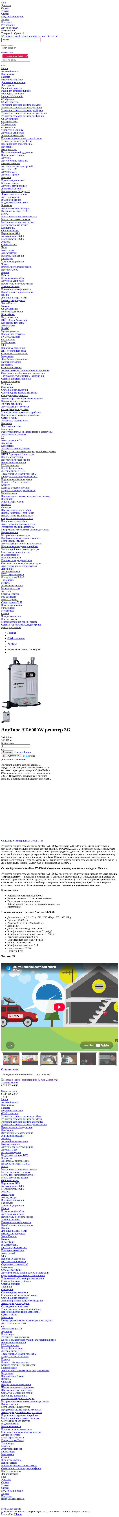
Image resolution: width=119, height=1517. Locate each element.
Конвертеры (7, 445)
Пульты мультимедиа (12, 457)
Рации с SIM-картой (12, 96)
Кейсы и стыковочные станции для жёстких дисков (28, 451)
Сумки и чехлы (9, 417)
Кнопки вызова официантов (16, 289)
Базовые (5, 76)
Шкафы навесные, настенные (17, 515)
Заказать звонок (7, 45)
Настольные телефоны (13, 334)
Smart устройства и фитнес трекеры (20, 549)
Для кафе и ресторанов (13, 82)
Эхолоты (6, 241)
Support (5, 19)
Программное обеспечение (15, 459)
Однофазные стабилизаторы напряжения (23, 373)
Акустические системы (13, 434)
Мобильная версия (11, 1508)
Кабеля (5, 275)
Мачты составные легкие (14, 225)
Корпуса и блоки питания (15, 482)
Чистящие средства (11, 426)
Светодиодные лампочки (14, 390)
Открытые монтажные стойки (17, 518)
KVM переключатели (12, 574)
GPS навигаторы (10, 230)
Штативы (6, 504)
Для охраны (7, 85)
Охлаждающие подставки (15, 409)
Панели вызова (9, 619)
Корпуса (5, 485)
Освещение (7, 387)
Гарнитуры (7, 258)
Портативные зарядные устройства (19, 546)
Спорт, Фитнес (9, 244)
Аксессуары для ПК (11, 440)
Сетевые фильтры (10, 381)
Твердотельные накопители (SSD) (19, 473)
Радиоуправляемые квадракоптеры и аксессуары (27, 431)
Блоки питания (9, 493)
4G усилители (8, 127)
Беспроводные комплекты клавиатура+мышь (25, 529)
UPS (3, 345)
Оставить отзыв (9, 1069)
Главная (11, 632)
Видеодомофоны (10, 554)
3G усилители (8, 124)
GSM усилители (9, 102)
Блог (3, 2)
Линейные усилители (12, 135)
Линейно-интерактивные (14, 359)
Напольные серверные (13, 348)
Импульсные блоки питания (16, 267)
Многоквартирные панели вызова (19, 622)
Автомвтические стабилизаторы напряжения (25, 370)
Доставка (6, 5)
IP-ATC (5, 328)
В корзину (7, 752)
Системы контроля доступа (15, 552)
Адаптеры (6, 443)
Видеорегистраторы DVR (15, 202)
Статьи (5, 13)
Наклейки (6, 423)
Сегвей (5, 613)
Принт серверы (9, 599)
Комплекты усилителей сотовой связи (21, 138)
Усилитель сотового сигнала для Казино (22, 116)
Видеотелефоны (9, 317)
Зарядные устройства (12, 261)
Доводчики (7, 568)
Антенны (6, 158)
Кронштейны (8, 227)
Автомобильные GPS (12, 236)
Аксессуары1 (8, 325)
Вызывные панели (11, 557)
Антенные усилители (12, 132)
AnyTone (12, 644)
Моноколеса (7, 610)
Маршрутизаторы (10, 588)
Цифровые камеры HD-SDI (15, 211)
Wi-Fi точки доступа (12, 585)
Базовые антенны (10, 163)
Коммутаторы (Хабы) (12, 577)
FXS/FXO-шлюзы (10, 336)
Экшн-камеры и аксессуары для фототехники (25, 496)
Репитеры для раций (12, 311)
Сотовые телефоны (11, 367)
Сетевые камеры (10, 594)
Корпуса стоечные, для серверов (18, 490)
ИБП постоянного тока (13, 350)
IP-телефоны (8, 314)
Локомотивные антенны (14, 194)
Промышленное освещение (15, 401)
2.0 (2, 437)
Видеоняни (7, 499)
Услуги (5, 11)
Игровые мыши (9, 532)
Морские (6, 177)
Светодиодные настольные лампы (19, 392)
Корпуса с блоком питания (15, 487)
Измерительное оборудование (17, 283)
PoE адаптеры (8, 596)
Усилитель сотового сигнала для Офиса (22, 110)
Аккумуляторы (9, 253)
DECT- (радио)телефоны (14, 320)
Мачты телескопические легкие (18, 222)
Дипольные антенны (12, 188)
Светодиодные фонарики (14, 395)
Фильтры (6, 507)
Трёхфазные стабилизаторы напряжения (22, 376)
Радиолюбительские (12, 79)
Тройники (6, 384)
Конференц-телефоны (12, 322)
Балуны (5, 306)
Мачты (4, 213)
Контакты (6, 22)
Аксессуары (7, 250)
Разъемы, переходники (13, 300)
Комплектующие (10, 183)
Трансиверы (7, 580)
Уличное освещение (11, 404)
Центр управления (11, 627)
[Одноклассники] (30, 756)
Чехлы (4, 264)
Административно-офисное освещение (22, 398)
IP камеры (6, 205)
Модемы (5, 582)
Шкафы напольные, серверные (17, 513)
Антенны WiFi (9, 172)
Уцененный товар (10, 286)
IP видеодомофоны (11, 616)
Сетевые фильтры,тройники (16, 378)
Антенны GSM (9, 169)
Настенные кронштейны (14, 521)
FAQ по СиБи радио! (12, 16)
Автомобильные (10, 71)
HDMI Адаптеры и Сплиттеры (17, 454)
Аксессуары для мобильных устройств (21, 543)
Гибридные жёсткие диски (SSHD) (19, 476)
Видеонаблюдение (11, 199)
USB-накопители (10, 465)
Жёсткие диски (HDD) (13, 471)
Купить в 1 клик (22, 752)
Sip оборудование (10, 331)
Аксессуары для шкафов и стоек (18, 524)
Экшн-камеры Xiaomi (12, 501)
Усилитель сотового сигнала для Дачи (21, 104)
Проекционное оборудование (16, 144)
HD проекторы (9, 149)
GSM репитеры (9, 121)
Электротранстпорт (11, 605)
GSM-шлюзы (8, 339)
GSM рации (7, 99)
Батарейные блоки (11, 362)
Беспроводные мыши (12, 540)
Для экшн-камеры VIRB (14, 297)
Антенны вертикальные (14, 185)
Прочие (5, 272)
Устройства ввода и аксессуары (17, 526)
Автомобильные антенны (14, 160)
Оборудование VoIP (11, 602)
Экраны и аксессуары (12, 155)
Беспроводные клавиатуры (15, 535)
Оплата (5, 8)
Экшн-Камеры (9, 303)
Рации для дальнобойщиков (16, 90)
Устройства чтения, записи (15, 448)
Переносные (7, 74)
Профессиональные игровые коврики (21, 538)
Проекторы (7, 146)
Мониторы (7, 429)
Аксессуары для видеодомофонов (19, 566)
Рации (4, 68)
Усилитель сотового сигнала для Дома (21, 107)
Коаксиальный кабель (12, 278)
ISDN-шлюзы (8, 342)
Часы (4, 247)
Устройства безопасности (14, 420)
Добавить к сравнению (13, 759)
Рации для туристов (11, 88)
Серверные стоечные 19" (14, 353)
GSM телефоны (9, 308)
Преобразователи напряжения (17, 292)
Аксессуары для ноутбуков (15, 406)
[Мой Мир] (33, 756)
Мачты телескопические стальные (19, 216)
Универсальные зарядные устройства (21, 412)
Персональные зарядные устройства (20, 415)
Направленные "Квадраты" (15, 191)
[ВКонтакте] (24, 756)
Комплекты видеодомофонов (16, 560)
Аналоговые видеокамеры (15, 208)
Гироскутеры (8, 608)
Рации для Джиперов (12, 93)
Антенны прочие (10, 174)
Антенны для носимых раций (17, 166)
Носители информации (13, 462)
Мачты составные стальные (15, 219)
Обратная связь (7, 52)
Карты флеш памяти (12, 468)
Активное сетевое (10, 571)
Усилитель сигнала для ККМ (16, 141)
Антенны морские (11, 197)
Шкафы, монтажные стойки (16, 510)
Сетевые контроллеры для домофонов (21, 624)
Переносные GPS (10, 233)
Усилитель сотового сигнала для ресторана (24, 113)
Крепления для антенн (13, 180)
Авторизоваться (9, 27)
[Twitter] (27, 756)
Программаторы (9, 269)
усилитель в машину (12, 130)
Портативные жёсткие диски (16, 479)
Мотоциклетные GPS (12, 239)
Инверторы (7, 364)
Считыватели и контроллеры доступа (21, 563)
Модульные (7, 356)
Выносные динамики (12, 255)
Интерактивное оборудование (17, 152)
